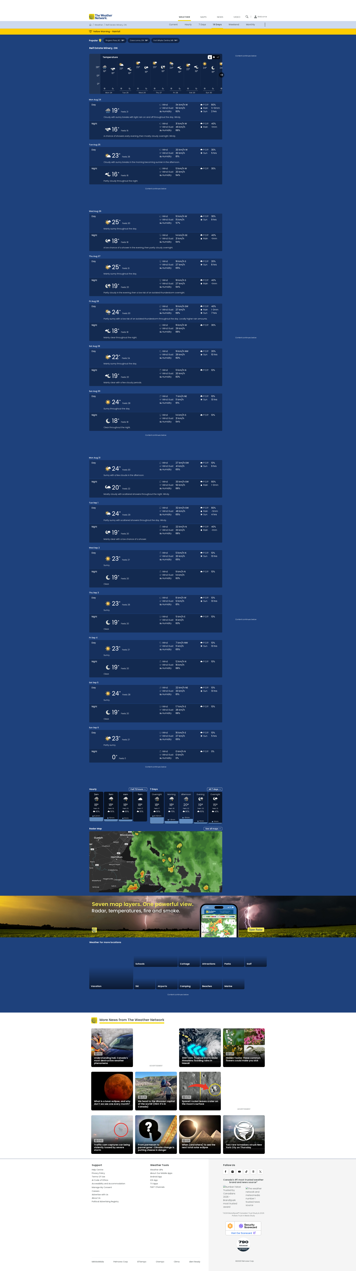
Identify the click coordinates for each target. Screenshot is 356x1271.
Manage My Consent (102, 1187)
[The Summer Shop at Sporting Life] (256, 978)
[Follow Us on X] (260, 1171)
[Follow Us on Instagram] (232, 1171)
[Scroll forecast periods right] (221, 74)
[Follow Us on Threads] (253, 1171)
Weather (99, 24)
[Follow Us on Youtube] (239, 1171)
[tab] (210, 57)
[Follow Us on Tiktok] (246, 1171)
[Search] (247, 16)
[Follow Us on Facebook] (225, 1171)
